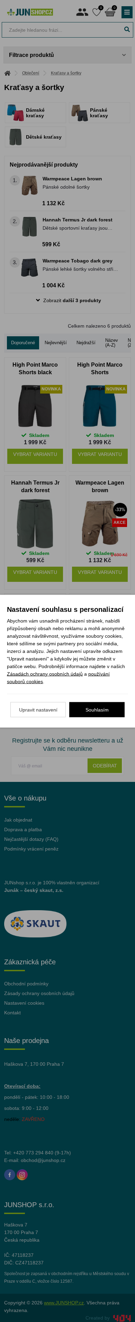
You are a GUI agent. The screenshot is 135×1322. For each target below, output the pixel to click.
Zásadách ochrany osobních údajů (45, 673)
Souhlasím (97, 709)
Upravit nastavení (38, 709)
